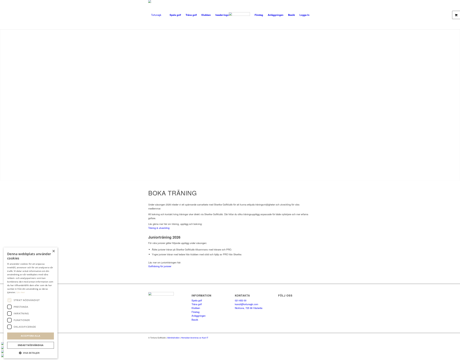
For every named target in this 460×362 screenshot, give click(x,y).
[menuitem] (175, 15)
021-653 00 (240, 300)
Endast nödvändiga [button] (30, 345)
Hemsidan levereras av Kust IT (194, 337)
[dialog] (31, 302)
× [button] (53, 251)
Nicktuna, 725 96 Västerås (249, 308)
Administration (173, 337)
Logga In (304, 15)
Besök (195, 319)
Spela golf (197, 300)
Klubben (196, 308)
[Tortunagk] (154, 15)
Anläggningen (199, 315)
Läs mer (21, 292)
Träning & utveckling (158, 228)
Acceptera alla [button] (30, 335)
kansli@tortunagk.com (246, 304)
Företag (195, 312)
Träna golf (197, 304)
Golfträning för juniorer (159, 266)
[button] (30, 353)
